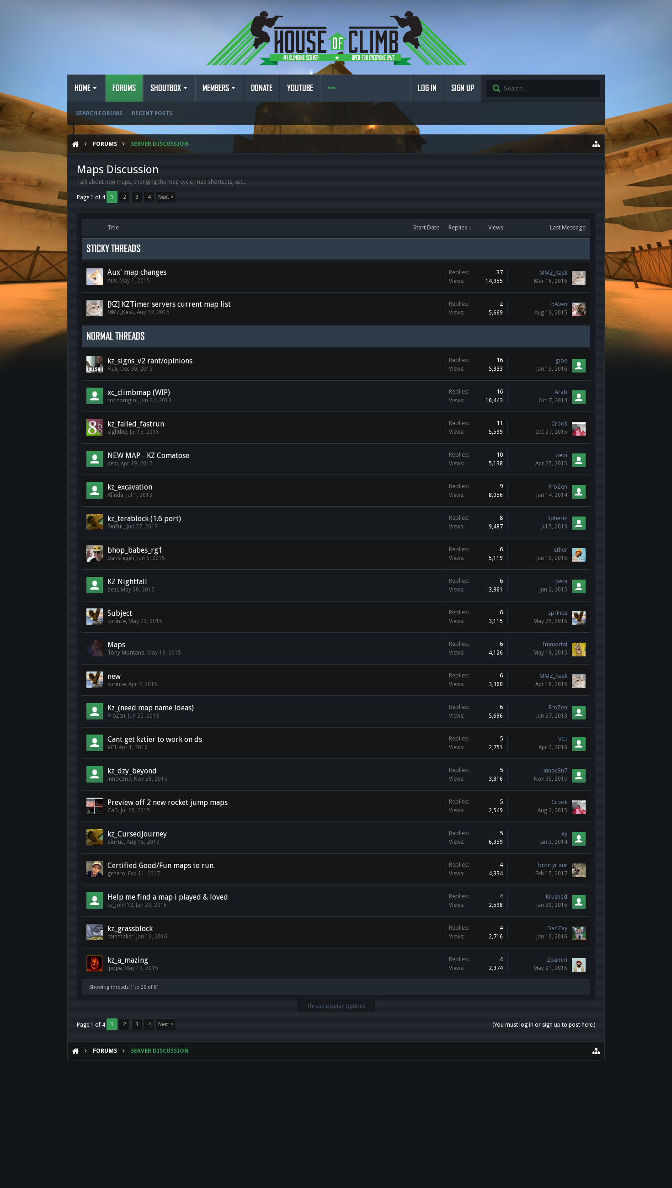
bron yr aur (552, 865)
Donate (261, 88)
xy (564, 833)
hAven (559, 304)
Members (216, 88)
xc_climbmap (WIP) (138, 392)
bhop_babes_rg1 (134, 550)
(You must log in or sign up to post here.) (543, 1025)
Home (83, 88)
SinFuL (115, 526)
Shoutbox (165, 88)
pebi (112, 463)
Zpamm (557, 959)
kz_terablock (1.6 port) (144, 518)
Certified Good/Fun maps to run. (161, 865)
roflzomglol (122, 400)
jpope (114, 968)
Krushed (556, 896)
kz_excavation (129, 487)
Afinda (115, 495)
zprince (116, 621)
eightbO (117, 432)
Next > (166, 197)
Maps (116, 644)
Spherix (557, 518)
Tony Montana (125, 653)
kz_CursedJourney (137, 834)
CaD (112, 810)
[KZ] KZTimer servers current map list (169, 304)
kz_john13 (120, 905)
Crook (559, 423)
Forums (124, 88)
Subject (119, 613)
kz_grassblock (130, 928)
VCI (111, 747)
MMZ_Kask (553, 272)
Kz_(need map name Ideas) (150, 707)
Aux (112, 280)
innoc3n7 (119, 779)
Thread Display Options (336, 1006)
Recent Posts (152, 113)
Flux (112, 369)
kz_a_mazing (127, 960)
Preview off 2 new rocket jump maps (167, 802)
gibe (561, 360)
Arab (561, 392)
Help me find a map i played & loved (167, 897)
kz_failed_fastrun (135, 424)
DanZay (557, 928)
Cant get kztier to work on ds (154, 739)
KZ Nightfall (127, 581)
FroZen (558, 486)
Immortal (555, 644)
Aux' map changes (136, 272)
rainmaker (120, 936)
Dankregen (120, 558)
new (114, 676)
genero (116, 873)
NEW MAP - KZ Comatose (148, 455)
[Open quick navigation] (596, 144)
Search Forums (99, 113)
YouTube (300, 88)
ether (560, 549)
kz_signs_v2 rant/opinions (149, 361)
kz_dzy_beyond (132, 771)
